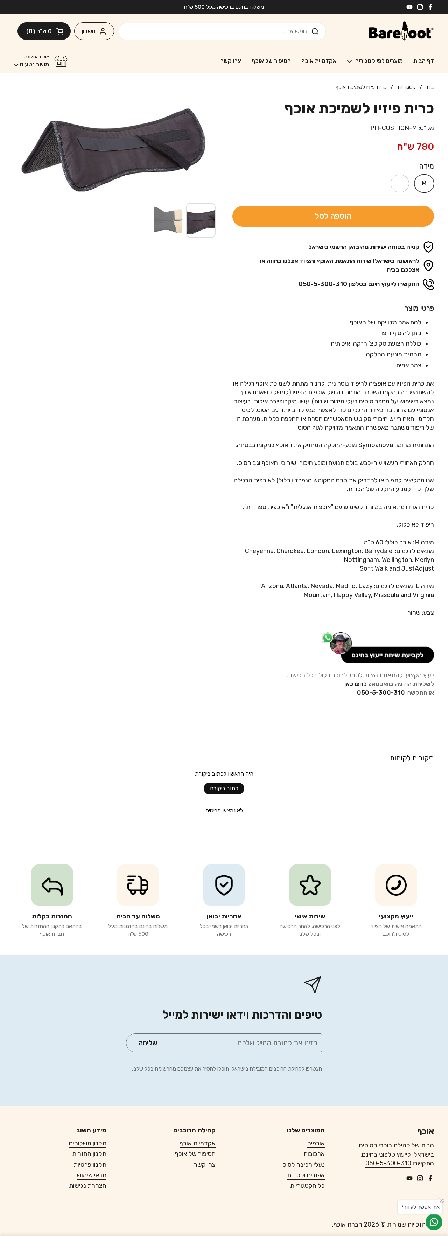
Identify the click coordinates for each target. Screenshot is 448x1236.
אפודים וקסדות (306, 1175)
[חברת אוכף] (401, 31)
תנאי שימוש (91, 1175)
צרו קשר (205, 1164)
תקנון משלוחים (87, 1143)
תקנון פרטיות (90, 1164)
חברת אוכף (348, 1224)
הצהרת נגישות (87, 1185)
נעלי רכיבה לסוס (303, 1164)
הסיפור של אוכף (195, 1154)
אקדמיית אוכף (198, 1143)
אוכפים (316, 1143)
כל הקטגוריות (307, 1185)
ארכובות (314, 1154)
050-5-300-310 (388, 1163)
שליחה (317, 31)
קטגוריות (406, 87)
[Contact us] (434, 1222)
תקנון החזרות (89, 1154)
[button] (44, 31)
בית (430, 87)
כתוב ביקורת (224, 788)
